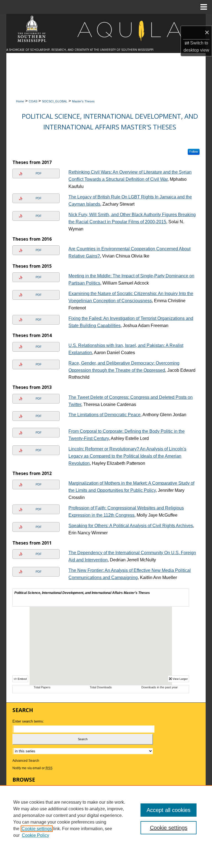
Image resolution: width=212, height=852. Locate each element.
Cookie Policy (35, 835)
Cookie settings (37, 828)
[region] (106, 818)
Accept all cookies (168, 810)
